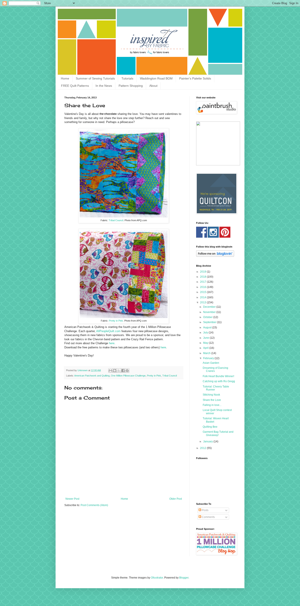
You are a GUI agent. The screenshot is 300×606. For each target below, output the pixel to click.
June (206, 337)
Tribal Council (116, 220)
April (206, 347)
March (207, 353)
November (209, 312)
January (208, 441)
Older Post (175, 498)
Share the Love (212, 400)
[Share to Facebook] (123, 370)
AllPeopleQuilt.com (108, 331)
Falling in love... (212, 405)
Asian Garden (211, 362)
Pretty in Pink (116, 320)
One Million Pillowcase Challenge (128, 375)
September (210, 322)
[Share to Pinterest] (127, 370)
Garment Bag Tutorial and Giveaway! (218, 433)
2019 (203, 271)
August (207, 327)
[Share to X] (119, 370)
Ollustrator (157, 577)
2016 (203, 287)
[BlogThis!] (114, 370)
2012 (203, 448)
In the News (104, 85)
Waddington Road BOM (156, 78)
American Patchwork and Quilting (92, 375)
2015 (203, 292)
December (209, 306)
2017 (203, 281)
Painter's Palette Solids (195, 78)
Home (65, 78)
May (206, 342)
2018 (203, 276)
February (209, 358)
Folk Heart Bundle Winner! (218, 376)
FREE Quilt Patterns (75, 85)
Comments (208, 517)
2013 (203, 302)
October (208, 317)
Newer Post (72, 498)
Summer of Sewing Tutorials (95, 78)
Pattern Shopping (131, 85)
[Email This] (110, 370)
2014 (203, 297)
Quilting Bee (210, 426)
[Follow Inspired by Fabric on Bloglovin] (215, 255)
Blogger (183, 577)
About (153, 85)
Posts (204, 510)
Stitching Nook (211, 394)
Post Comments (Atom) (94, 505)
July (206, 332)
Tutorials (127, 78)
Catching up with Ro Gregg (219, 381)
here (111, 343)
